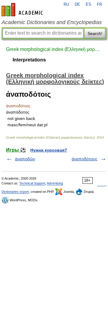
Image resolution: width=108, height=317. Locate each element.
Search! (95, 33)
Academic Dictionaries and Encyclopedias (52, 22)
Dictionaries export (15, 191)
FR (99, 4)
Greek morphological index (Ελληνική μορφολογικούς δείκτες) (54, 49)
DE (77, 4)
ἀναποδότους (85, 158)
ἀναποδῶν (25, 158)
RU (66, 4)
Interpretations (29, 59)
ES (88, 4)
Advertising (55, 183)
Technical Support (32, 183)
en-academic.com (23, 9)
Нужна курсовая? (48, 150)
